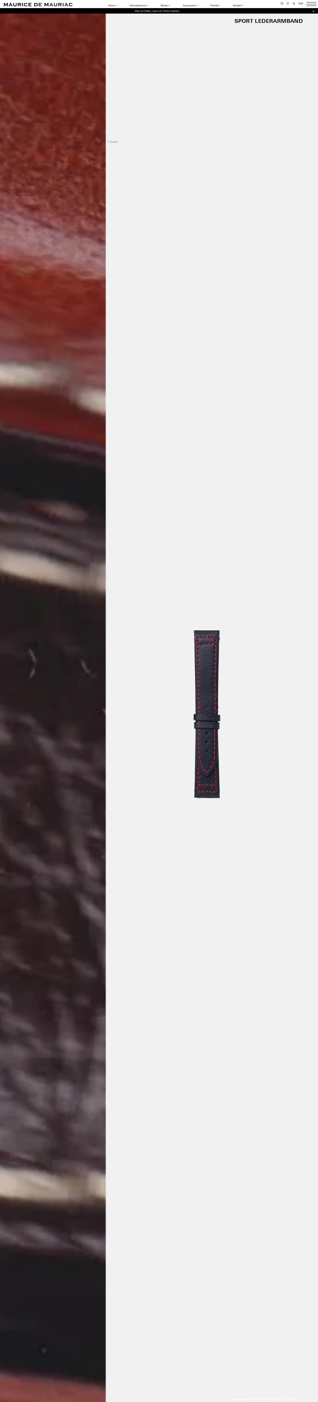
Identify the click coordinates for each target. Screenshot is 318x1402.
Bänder (164, 5)
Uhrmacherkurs (138, 5)
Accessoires (189, 5)
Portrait (214, 5)
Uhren (111, 5)
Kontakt (237, 5)
